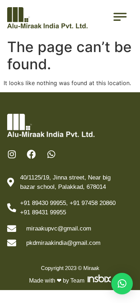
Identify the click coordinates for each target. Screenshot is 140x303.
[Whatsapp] (51, 154)
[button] (122, 283)
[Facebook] (31, 154)
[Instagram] (11, 154)
